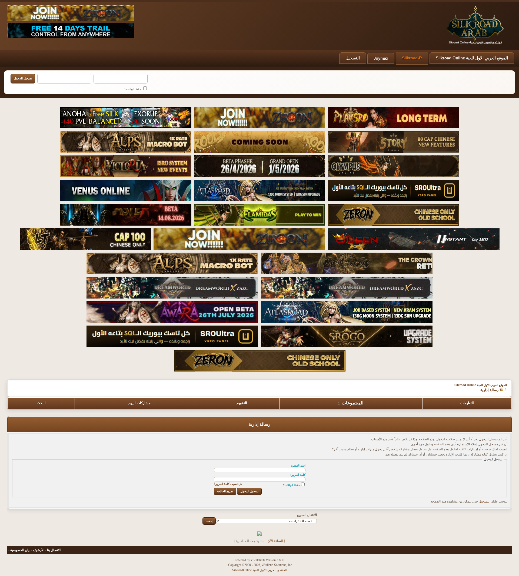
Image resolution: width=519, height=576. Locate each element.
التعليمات (467, 403)
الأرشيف (38, 550)
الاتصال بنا (54, 550)
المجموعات (353, 403)
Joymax (381, 58)
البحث (41, 403)
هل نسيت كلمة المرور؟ (228, 483)
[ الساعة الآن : (275, 541)
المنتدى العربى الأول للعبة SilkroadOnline (259, 570)
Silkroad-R (412, 58)
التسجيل (352, 58)
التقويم (242, 403)
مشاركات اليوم (139, 403)
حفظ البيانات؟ (133, 89)
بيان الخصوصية (20, 550)
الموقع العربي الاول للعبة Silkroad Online (472, 58)
